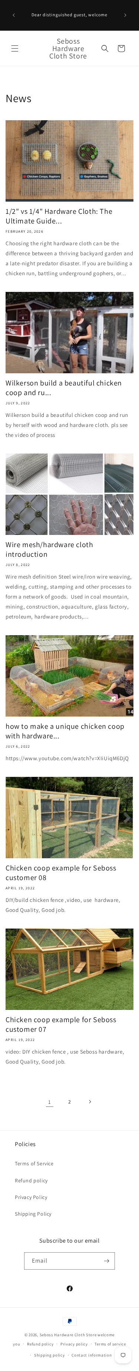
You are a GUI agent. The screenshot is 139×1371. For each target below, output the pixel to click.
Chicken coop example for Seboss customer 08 (61, 872)
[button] (15, 48)
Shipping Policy (33, 1213)
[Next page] (90, 1102)
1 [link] (49, 1101)
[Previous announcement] (14, 15)
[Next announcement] (125, 15)
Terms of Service (34, 1163)
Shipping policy (49, 1355)
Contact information (92, 1355)
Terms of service (110, 1344)
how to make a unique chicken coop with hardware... (65, 731)
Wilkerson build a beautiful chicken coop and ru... (64, 387)
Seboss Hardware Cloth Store (68, 1334)
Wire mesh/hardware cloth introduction (49, 549)
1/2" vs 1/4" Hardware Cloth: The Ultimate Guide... (59, 216)
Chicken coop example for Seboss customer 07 (61, 1024)
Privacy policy (74, 1344)
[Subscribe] (106, 1261)
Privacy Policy (31, 1197)
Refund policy (31, 1180)
